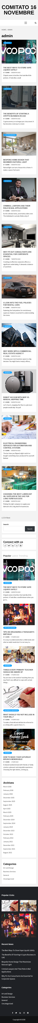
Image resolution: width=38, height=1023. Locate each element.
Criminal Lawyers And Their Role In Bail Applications (16, 970)
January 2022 (8, 841)
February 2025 (8, 816)
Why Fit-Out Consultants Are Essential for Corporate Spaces (17, 254)
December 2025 (8, 798)
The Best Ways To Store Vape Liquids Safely (18, 950)
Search (6, 524)
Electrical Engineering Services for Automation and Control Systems (17, 445)
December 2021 (8, 845)
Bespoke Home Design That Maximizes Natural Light (16, 963)
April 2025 (6, 808)
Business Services (11, 710)
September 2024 (9, 823)
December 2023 (8, 830)
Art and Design (10, 628)
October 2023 (8, 834)
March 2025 (7, 812)
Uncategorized (10, 135)
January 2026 (8, 794)
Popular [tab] (7, 556)
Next (8, 518)
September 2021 (9, 849)
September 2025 (9, 801)
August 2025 (7, 805)
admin (7, 72)
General (8, 43)
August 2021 (7, 852)
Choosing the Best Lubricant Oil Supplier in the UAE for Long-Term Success (17, 496)
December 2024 (8, 819)
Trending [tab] (23, 556)
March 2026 (7, 787)
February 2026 (8, 790)
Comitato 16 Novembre (19, 10)
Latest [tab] (15, 556)
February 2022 (8, 838)
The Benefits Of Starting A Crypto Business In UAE (19, 956)
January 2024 (8, 827)
